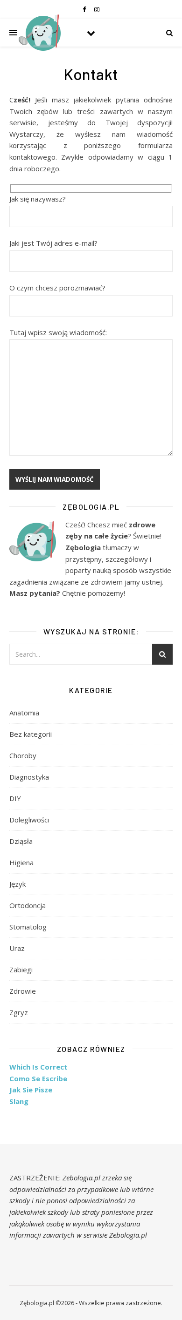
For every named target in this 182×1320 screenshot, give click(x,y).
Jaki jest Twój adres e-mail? (53, 243)
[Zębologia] (40, 32)
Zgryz (18, 1012)
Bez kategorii (30, 734)
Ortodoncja (27, 905)
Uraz (17, 948)
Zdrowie (22, 991)
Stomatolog (28, 926)
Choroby (22, 755)
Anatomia (24, 712)
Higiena (21, 862)
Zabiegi (21, 969)
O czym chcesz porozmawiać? (57, 287)
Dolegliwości (29, 819)
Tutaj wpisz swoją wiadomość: (58, 332)
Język (17, 884)
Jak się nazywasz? (37, 198)
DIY (15, 798)
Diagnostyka (29, 776)
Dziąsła (21, 841)
